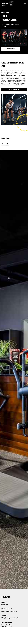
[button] (24, 3)
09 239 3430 (4, 604)
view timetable (14, 89)
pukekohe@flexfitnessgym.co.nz (9, 611)
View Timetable (10, 49)
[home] (7, 3)
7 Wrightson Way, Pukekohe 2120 (10, 618)
